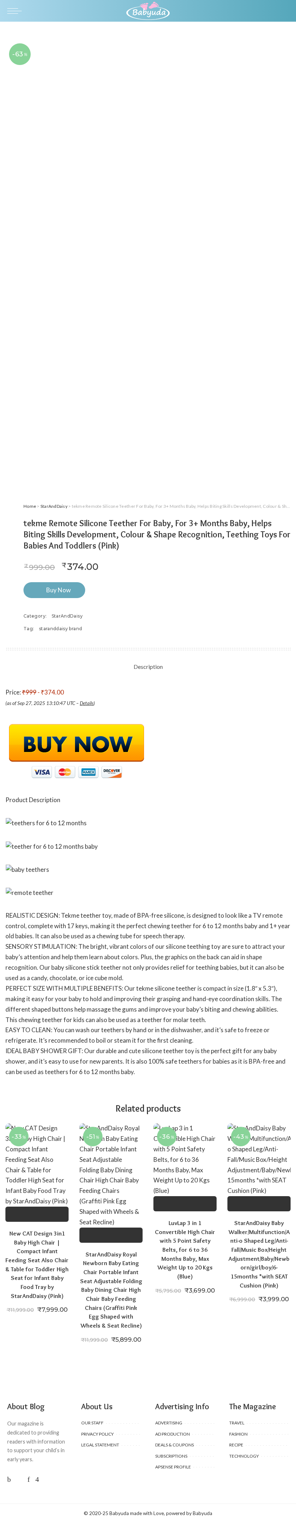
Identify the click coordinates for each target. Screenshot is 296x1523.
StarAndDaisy (54, 506)
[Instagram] (37, 1479)
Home (29, 506)
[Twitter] (19, 1479)
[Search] (284, 11)
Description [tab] (148, 666)
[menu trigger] (16, 11)
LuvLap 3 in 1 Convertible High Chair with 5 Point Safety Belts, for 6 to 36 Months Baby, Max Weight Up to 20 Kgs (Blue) (185, 1249)
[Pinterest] (28, 1479)
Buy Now (58, 590)
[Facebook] (9, 1479)
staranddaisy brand (60, 628)
